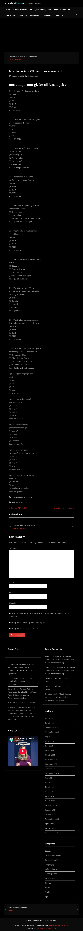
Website (12, 603)
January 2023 (50, 828)
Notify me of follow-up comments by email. (29, 622)
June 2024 (49, 787)
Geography (49, 864)
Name (12, 582)
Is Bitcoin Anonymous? (54, 700)
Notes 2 (48, 689)
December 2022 (51, 833)
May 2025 (49, 746)
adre (13, 502)
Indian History (51, 869)
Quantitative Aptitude (43, 9)
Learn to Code (51, 878)
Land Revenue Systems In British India (23, 56)
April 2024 (49, 796)
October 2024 (50, 769)
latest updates (51, 874)
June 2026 (49, 723)
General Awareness (21, 9)
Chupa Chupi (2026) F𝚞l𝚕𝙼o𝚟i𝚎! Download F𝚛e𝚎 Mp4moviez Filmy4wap (21, 681)
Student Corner (60, 9)
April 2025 (49, 750)
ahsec (18, 502)
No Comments (32, 76)
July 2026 (49, 718)
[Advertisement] (41, 34)
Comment (14, 548)
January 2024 (50, 810)
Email (12, 592)
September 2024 (52, 773)
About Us (47, 15)
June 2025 (49, 741)
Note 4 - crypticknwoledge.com (57, 678)
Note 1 (47, 681)
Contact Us (59, 15)
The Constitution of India (18, 907)
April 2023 (49, 823)
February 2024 (51, 805)
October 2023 (50, 814)
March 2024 (50, 801)
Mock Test (23, 15)
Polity (47, 887)
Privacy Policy (35, 15)
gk (26, 502)
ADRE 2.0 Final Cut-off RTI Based (21, 702)
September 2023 (52, 819)
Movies (48, 883)
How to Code (11, 15)
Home (8, 9)
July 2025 (49, 736)
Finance (48, 851)
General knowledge (19, 497)
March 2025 (50, 755)
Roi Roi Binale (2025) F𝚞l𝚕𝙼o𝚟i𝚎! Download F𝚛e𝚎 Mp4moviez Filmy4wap (59, 659)
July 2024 (49, 782)
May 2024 (49, 791)
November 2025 (51, 727)
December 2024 (51, 764)
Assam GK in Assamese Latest (24, 525)
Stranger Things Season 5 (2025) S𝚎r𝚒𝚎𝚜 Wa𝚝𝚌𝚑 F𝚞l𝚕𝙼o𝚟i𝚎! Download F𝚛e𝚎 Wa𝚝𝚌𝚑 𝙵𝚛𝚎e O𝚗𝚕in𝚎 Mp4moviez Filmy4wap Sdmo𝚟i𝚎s (21, 713)
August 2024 (50, 778)
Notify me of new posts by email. (25, 628)
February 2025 (51, 759)
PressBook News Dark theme (46, 928)
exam (23, 502)
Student (29, 497)
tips (46, 896)
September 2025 (52, 732)
